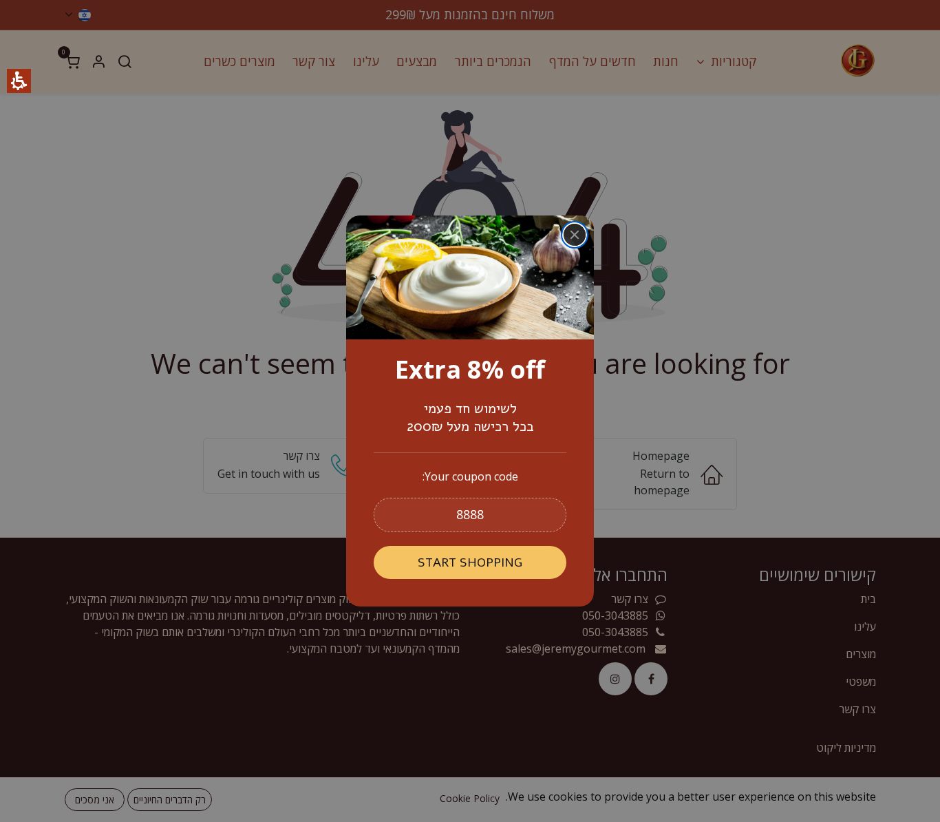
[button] (470, 515)
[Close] (575, 235)
